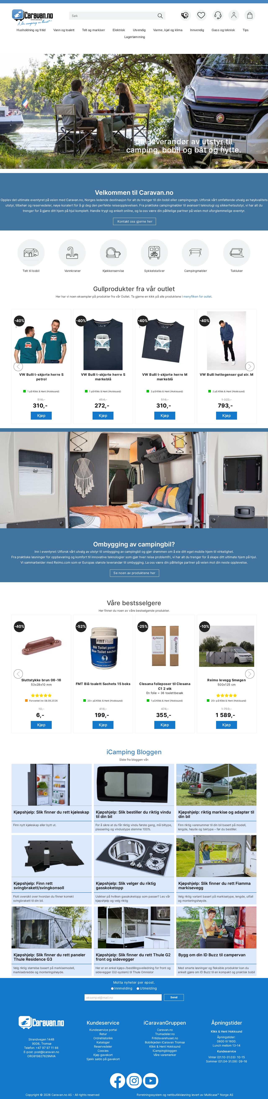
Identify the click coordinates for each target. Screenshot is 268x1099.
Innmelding (123, 988)
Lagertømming (134, 37)
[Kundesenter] (218, 15)
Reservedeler (103, 1046)
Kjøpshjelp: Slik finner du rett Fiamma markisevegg (214, 885)
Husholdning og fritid (31, 30)
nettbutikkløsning (179, 1094)
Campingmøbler (195, 271)
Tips (246, 30)
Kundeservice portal (103, 1030)
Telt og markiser (93, 30)
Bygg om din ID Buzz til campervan (212, 955)
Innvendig (197, 30)
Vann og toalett (64, 30)
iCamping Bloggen (134, 752)
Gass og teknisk (223, 30)
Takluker (237, 271)
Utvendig (139, 30)
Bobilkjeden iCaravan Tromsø (165, 1042)
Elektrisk (119, 30)
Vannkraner (72, 271)
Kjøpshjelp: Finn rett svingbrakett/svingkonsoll (39, 885)
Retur (103, 1034)
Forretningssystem (149, 1094)
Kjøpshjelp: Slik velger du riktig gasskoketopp (126, 885)
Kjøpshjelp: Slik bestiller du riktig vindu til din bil (133, 814)
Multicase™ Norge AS (218, 1094)
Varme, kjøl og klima (167, 30)
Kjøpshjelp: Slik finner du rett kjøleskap (51, 812)
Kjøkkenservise (113, 271)
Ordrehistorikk (103, 1038)
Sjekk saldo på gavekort (103, 1059)
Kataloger (103, 1042)
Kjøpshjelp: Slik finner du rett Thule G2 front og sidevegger (133, 957)
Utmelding (148, 988)
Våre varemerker (164, 1055)
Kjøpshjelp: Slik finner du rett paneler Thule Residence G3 (49, 957)
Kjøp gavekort (103, 1055)
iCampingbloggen (165, 1050)
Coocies (103, 1050)
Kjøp (41, 415)
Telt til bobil (31, 271)
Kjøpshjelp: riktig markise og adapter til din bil (216, 814)
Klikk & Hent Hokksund (164, 1046)
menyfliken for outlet (197, 296)
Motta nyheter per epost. (134, 982)
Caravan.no (165, 1030)
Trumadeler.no (165, 1034)
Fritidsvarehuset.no (165, 1038)
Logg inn (234, 16)
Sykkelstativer (154, 271)
